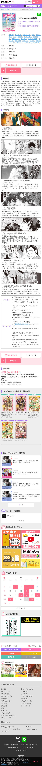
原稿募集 (4, 706)
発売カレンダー (21, 608)
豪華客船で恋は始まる (22, 324)
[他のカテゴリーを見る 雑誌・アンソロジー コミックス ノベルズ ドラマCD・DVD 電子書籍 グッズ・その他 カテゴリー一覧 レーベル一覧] (32, 6)
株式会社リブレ (6, 727)
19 (21, 595)
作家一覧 (4, 711)
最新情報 (4, 699)
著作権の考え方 (13, 747)
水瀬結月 (36, 43)
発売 (30, 2)
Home (2, 9)
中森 (33, 35)
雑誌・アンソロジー (12, 9)
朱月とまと (28, 37)
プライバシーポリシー (28, 745)
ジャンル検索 (5, 713)
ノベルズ (11, 653)
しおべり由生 (32, 39)
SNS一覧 (21, 521)
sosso (14, 37)
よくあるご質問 (27, 747)
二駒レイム (28, 43)
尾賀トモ (20, 43)
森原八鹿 (18, 41)
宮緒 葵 (20, 37)
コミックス (31, 649)
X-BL (28, 727)
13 (26, 591)
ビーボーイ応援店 (7, 715)
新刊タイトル (5, 691)
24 (10, 599)
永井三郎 (25, 41)
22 (37, 595)
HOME (3, 689)
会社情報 (14, 745)
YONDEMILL (30, 729)
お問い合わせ (20, 750)
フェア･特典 (5, 694)
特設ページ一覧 (6, 696)
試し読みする (12, 65)
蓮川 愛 (11, 35)
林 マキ (32, 41)
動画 (2, 708)
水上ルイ (18, 35)
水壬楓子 (24, 39)
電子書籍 (11, 657)
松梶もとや (26, 35)
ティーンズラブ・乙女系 (9, 729)
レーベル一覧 (25, 706)
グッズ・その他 (31, 657)
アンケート (32, 65)
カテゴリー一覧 (35, 646)
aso (14, 43)
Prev (4, 577)
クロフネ (4, 732)
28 (32, 599)
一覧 (21, 505)
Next (38, 577)
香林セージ (15, 39)
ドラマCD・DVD (31, 653)
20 (26, 595)
